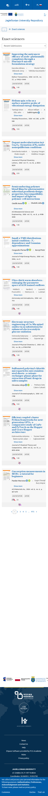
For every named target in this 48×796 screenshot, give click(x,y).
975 (32, 512)
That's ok (41, 792)
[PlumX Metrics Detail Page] (21, 92)
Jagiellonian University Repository (24, 20)
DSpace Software (13, 751)
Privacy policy (23, 758)
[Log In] (27, 4)
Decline (32, 792)
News (23, 740)
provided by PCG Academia (30, 751)
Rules (23, 755)
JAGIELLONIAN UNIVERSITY (24, 769)
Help (24, 747)
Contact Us (23, 744)
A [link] (15, 5)
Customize (6, 792)
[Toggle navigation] (45, 15)
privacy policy (30, 787)
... (4, 29)
